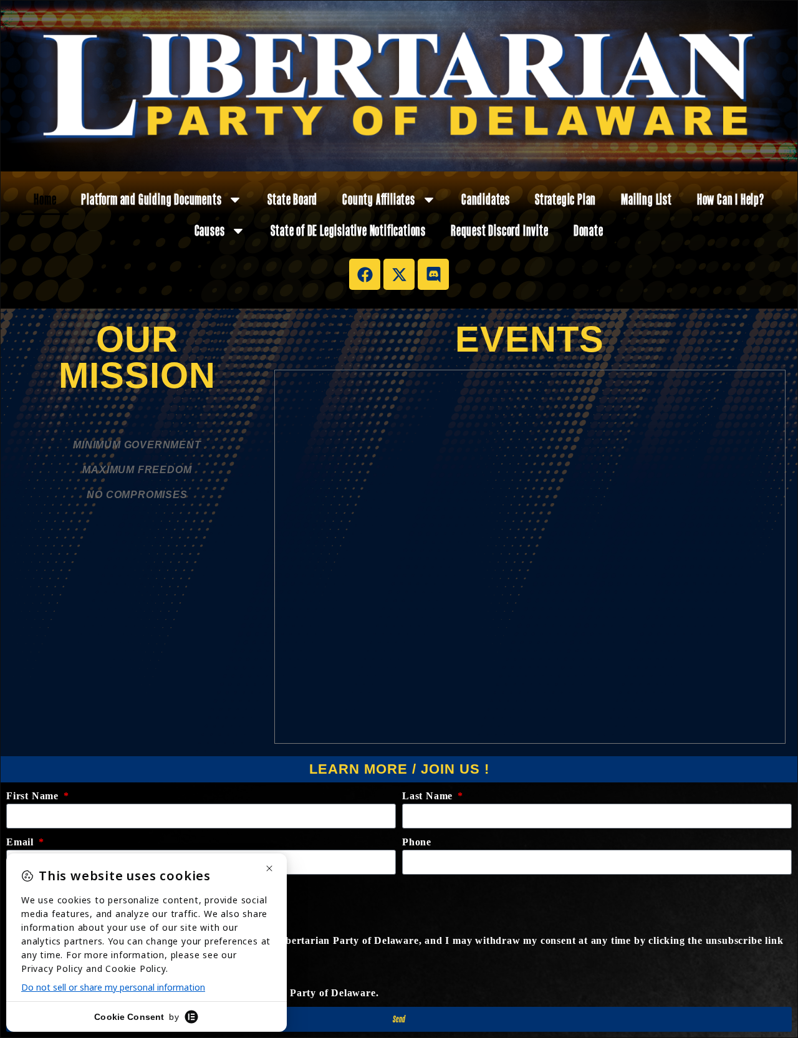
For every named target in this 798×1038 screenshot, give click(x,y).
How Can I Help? (730, 199)
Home (45, 199)
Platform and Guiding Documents (151, 199)
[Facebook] (364, 274)
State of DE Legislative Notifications (348, 230)
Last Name (429, 796)
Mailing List (646, 199)
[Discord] (433, 274)
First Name (34, 796)
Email (21, 842)
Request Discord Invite (500, 230)
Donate (588, 230)
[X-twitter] (399, 274)
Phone (416, 842)
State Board (292, 199)
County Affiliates (378, 199)
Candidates (485, 199)
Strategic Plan (565, 199)
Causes (210, 230)
